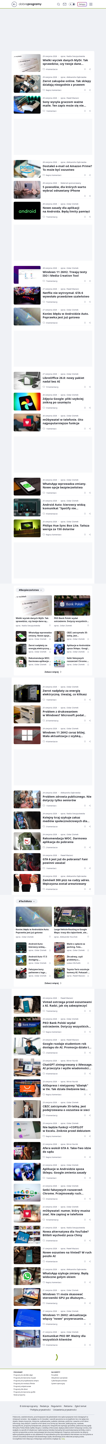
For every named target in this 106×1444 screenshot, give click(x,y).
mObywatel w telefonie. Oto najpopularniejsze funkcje (63, 421)
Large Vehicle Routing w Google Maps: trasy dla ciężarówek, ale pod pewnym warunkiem (70, 931)
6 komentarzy (51, 1115)
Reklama (68, 1406)
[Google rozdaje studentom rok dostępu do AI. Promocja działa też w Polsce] (27, 1046)
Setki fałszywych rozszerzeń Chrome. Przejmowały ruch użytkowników (77, 660)
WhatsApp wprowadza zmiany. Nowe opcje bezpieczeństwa (64, 485)
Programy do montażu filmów (24, 1383)
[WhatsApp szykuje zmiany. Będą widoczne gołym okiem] (27, 1276)
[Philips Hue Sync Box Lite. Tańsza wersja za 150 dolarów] (27, 528)
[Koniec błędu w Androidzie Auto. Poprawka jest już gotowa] (27, 316)
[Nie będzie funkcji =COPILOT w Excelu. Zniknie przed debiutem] (27, 1130)
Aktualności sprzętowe (59, 1378)
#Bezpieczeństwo (29, 589)
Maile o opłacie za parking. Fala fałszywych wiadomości (76, 945)
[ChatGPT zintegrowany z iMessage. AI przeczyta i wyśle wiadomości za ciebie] (27, 1067)
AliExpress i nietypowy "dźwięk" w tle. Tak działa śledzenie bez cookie (65, 1088)
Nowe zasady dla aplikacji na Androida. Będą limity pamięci (66, 209)
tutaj (63, 1439)
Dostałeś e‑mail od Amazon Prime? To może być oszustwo (67, 167)
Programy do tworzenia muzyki (25, 1378)
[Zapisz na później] (84, 69)
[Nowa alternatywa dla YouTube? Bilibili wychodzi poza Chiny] (27, 1234)
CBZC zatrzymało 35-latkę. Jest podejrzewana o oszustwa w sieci (77, 634)
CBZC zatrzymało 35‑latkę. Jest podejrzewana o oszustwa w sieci (66, 1108)
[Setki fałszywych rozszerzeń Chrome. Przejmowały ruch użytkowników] (59, 662)
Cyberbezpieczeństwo (59, 1381)
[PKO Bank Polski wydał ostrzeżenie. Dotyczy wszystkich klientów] (72, 605)
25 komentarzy (52, 720)
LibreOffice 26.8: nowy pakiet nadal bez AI (63, 379)
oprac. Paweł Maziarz (70, 98)
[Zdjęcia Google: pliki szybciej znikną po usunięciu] (27, 401)
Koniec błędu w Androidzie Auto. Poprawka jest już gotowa (66, 315)
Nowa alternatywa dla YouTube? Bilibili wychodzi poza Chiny (66, 1233)
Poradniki (54, 1375)
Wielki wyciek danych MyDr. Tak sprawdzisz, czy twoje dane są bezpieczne (65, 63)
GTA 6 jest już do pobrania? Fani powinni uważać (65, 861)
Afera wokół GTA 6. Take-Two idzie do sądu (67, 1149)
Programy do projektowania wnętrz (26, 1381)
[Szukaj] (58, 4)
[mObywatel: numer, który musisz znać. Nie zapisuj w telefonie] (27, 1213)
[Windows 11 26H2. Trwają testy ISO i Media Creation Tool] (27, 275)
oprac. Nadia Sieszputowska (73, 56)
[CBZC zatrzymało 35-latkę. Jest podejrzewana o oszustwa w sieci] (59, 636)
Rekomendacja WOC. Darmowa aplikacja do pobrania (40, 660)
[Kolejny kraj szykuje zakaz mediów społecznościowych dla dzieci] (27, 820)
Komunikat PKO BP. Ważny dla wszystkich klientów (64, 1337)
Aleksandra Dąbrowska (70, 792)
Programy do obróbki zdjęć (23, 1375)
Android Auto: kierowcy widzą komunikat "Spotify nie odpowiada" (64, 508)
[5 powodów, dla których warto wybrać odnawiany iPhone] (27, 190)
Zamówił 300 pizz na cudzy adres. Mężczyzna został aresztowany (66, 881)
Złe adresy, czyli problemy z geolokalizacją (75, 958)
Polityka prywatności (40, 1409)
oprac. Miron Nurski (69, 1060)
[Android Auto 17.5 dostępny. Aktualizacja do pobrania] (21, 960)
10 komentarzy (52, 387)
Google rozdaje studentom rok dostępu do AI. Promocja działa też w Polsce (67, 1047)
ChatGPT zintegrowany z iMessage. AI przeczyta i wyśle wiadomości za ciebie (67, 1068)
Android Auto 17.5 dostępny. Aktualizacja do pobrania (38, 958)
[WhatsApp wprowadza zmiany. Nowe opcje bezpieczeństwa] (27, 487)
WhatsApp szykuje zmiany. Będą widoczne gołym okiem (65, 1275)
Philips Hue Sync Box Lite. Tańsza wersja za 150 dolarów (66, 527)
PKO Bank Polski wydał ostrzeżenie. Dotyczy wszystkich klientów (70, 620)
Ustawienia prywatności (65, 1409)
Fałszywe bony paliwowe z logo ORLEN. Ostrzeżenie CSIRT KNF (39, 971)
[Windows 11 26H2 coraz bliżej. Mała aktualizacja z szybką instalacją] (27, 735)
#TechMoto (25, 901)
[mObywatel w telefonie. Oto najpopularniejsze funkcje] (27, 422)
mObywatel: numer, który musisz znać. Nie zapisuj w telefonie (66, 1212)
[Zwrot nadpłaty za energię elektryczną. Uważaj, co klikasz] (21, 649)
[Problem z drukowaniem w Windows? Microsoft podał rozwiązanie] (27, 714)
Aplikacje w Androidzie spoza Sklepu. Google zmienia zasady (78, 647)
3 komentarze (52, 323)
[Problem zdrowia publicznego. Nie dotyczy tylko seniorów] (27, 799)
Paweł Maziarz (67, 855)
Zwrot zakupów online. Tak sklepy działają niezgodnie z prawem (67, 82)
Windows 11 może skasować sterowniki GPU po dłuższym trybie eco (63, 1297)
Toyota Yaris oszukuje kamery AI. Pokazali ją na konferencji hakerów (78, 971)
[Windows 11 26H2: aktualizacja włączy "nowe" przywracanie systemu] (27, 1318)
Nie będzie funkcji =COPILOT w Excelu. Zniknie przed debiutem (66, 1129)
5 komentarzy (51, 408)
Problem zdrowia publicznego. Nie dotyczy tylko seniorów (67, 798)
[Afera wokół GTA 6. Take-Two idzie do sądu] (27, 1151)
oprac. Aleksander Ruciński (65, 937)
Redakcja (44, 1406)
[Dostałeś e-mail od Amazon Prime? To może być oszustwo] (27, 169)
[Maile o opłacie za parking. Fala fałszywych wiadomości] (59, 947)
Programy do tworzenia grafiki (24, 1392)
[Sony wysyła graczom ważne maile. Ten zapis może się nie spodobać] (27, 105)
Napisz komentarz (53, 90)
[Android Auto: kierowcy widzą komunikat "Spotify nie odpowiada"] (27, 507)
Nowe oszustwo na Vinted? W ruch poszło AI (67, 1254)
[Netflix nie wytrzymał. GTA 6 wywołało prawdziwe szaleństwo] (27, 296)
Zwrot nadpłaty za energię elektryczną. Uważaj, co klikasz (39, 647)
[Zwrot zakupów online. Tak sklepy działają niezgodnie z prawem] (27, 84)
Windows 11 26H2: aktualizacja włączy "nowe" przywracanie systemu (64, 1318)
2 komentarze (52, 847)
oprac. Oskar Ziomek (69, 204)
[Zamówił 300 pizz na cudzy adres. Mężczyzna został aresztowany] (27, 883)
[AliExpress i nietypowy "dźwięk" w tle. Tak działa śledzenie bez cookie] (27, 1088)
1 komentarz (51, 111)
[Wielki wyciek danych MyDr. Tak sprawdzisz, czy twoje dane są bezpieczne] (27, 63)
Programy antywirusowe (22, 1386)
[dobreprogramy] (32, 4)
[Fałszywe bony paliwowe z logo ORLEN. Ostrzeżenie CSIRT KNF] (21, 973)
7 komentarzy (51, 217)
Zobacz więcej (52, 671)
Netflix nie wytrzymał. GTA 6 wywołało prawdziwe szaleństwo (66, 294)
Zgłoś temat (80, 1406)
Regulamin (56, 1406)
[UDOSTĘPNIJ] (89, 69)
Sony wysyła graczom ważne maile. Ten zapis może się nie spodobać (63, 105)
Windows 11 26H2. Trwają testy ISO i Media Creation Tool (65, 273)
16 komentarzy (52, 1220)
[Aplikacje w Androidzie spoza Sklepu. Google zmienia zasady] (59, 649)
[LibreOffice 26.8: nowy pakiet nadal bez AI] (27, 381)
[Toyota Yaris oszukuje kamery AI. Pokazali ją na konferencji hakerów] (59, 973)
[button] (91, 4)
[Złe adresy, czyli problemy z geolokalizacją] (59, 960)
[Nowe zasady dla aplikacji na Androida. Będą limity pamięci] (27, 211)
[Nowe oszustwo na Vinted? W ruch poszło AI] (27, 1255)
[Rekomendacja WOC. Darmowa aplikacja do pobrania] (21, 662)
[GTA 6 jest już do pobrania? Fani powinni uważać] (27, 862)
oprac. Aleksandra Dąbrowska (73, 77)
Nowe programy (19, 1395)
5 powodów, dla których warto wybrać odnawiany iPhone (64, 188)
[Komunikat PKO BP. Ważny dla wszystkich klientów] (27, 1339)
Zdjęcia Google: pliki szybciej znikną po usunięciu (63, 400)
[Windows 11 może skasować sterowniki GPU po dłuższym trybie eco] (27, 1297)
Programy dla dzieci (21, 1389)
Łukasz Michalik (73, 963)
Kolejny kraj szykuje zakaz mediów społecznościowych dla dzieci (65, 820)
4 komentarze (52, 69)
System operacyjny (58, 1383)
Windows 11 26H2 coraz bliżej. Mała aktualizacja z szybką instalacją (64, 735)
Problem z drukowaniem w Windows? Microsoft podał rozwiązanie (63, 715)
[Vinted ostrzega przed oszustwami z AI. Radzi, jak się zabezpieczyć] (27, 1005)
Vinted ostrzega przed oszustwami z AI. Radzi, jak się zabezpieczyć (67, 1003)
